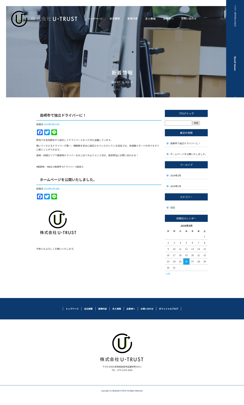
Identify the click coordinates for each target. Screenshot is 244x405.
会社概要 (115, 18)
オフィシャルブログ (168, 308)
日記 (172, 207)
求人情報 (150, 18)
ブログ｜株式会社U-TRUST (235, 16)
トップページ (95, 18)
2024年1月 (175, 186)
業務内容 (132, 18)
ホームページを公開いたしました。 (68, 179)
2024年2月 (175, 175)
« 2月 (167, 273)
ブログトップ (186, 113)
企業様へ (168, 18)
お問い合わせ (188, 18)
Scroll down (235, 63)
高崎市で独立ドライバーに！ (63, 115)
